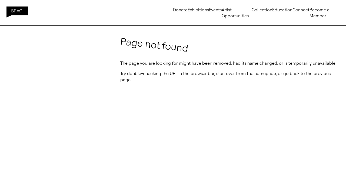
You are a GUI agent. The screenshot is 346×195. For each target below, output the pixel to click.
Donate (180, 9)
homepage (265, 73)
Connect (301, 9)
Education (282, 9)
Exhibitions (198, 9)
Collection (262, 9)
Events (215, 9)
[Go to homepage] (17, 12)
